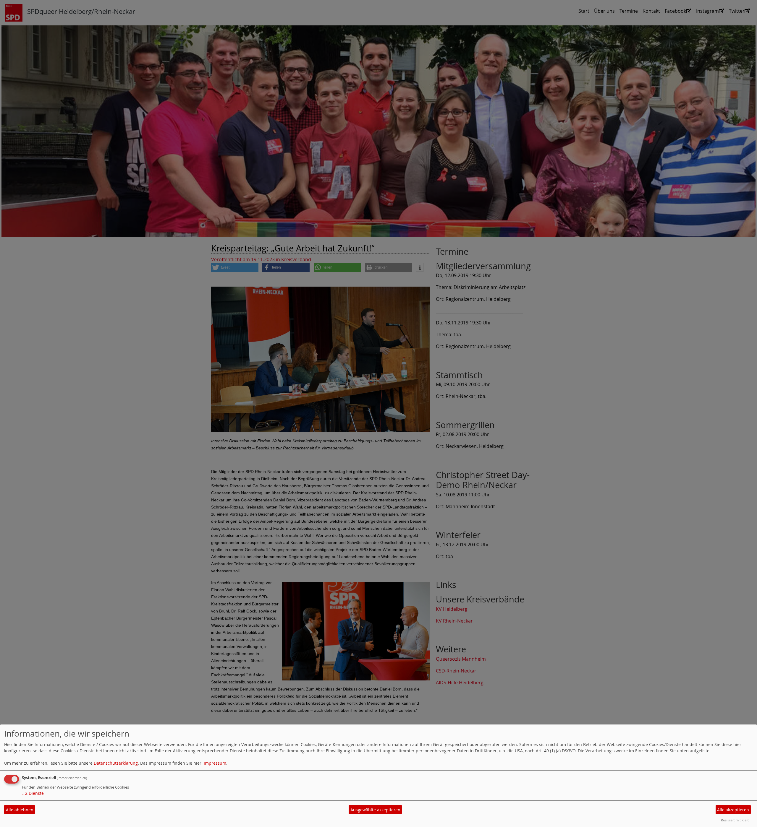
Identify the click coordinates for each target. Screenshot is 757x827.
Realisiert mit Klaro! (735, 820)
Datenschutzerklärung (116, 763)
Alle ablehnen (19, 810)
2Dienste (33, 793)
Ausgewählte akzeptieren (375, 810)
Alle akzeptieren (733, 810)
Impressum (215, 763)
